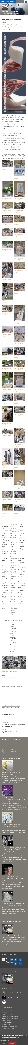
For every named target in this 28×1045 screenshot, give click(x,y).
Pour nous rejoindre (7, 1014)
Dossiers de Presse (6, 1020)
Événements (8, 19)
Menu (3, 1)
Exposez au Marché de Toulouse (10, 752)
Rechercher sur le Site (7, 1010)
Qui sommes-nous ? (7, 1012)
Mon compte (5, 1032)
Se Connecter (11, 1)
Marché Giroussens (16, 19)
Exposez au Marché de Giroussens (10, 750)
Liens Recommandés (7, 1022)
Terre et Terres (10, 11)
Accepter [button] (12, 1043)
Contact (4, 1030)
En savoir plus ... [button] (4, 1040)
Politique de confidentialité (8, 1028)
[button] (8, 165)
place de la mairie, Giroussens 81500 (11, 705)
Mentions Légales (6, 1024)
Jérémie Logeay (12, 517)
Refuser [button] (4, 1043)
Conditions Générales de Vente (9, 1026)
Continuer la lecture (15, 782)
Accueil (3, 19)
